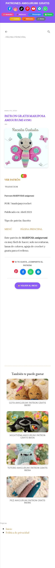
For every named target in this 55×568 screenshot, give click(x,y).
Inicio (9, 529)
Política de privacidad (17, 532)
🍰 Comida (15, 19)
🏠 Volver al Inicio (27, 286)
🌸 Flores (48, 14)
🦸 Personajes (35, 14)
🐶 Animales (7, 14)
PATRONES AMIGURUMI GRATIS (27, 3)
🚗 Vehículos (28, 19)
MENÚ (8, 229)
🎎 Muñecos (21, 14)
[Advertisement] (27, 75)
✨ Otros (40, 19)
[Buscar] (48, 31)
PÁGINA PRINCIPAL (31, 229)
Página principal (16, 37)
